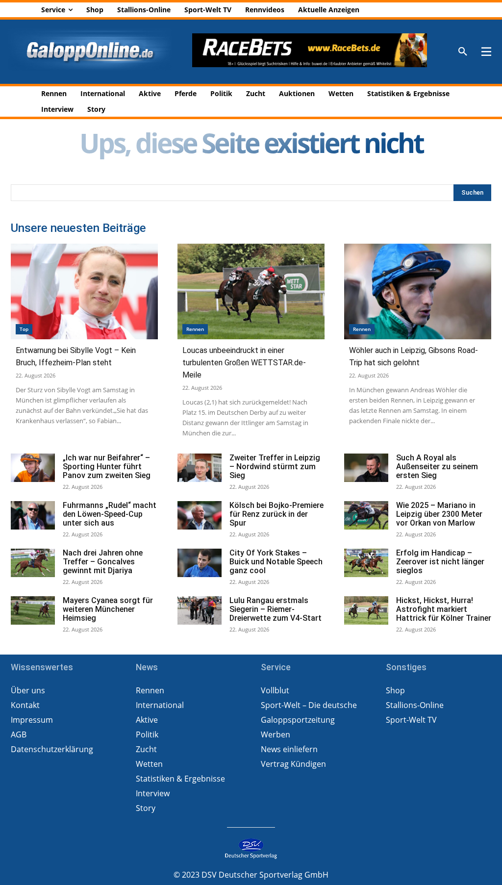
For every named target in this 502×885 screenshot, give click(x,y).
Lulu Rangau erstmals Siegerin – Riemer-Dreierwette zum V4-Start (275, 609)
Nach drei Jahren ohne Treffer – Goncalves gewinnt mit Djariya (103, 561)
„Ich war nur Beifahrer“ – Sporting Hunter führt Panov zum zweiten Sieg (107, 466)
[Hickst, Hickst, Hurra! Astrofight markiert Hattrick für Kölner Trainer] (366, 610)
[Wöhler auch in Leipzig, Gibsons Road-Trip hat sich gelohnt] (417, 291)
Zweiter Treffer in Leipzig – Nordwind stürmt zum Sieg (274, 466)
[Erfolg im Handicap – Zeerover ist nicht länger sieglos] (366, 563)
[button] (463, 52)
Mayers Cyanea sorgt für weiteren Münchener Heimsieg (108, 609)
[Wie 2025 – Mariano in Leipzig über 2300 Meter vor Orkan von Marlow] (366, 515)
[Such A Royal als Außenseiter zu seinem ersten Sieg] (366, 468)
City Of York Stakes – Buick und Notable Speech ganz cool (276, 561)
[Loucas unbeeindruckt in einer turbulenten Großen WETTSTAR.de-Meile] (251, 291)
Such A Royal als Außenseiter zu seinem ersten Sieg (437, 466)
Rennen (195, 329)
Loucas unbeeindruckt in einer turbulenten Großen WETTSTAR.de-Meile (244, 362)
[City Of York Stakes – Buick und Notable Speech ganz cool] (199, 563)
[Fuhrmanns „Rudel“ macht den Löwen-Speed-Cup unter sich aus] (33, 515)
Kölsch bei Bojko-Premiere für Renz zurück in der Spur (276, 514)
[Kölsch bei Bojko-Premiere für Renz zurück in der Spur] (199, 515)
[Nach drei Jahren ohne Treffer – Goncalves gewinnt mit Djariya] (33, 563)
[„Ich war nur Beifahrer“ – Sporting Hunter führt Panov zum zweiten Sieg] (33, 468)
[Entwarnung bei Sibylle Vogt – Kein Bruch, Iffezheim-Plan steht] (84, 291)
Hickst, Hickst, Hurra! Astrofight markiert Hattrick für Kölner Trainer (443, 609)
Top (24, 329)
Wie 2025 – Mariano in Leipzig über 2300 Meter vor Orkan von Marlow (439, 514)
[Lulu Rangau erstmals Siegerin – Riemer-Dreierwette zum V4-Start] (199, 610)
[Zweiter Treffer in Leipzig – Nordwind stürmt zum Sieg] (199, 468)
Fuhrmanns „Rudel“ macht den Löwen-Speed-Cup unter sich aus (109, 514)
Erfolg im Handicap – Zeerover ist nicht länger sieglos (440, 561)
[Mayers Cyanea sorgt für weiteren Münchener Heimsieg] (33, 610)
